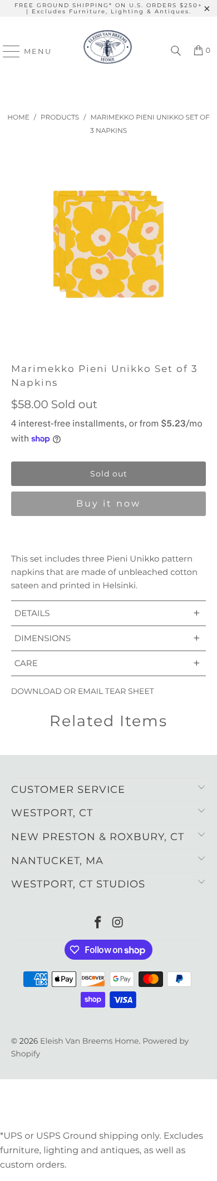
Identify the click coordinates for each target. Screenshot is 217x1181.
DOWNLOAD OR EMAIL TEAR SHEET (82, 691)
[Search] (175, 51)
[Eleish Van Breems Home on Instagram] (118, 923)
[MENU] (6, 51)
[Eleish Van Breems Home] (107, 51)
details (107, 613)
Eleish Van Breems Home (89, 1041)
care (107, 663)
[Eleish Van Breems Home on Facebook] (98, 923)
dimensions (107, 638)
